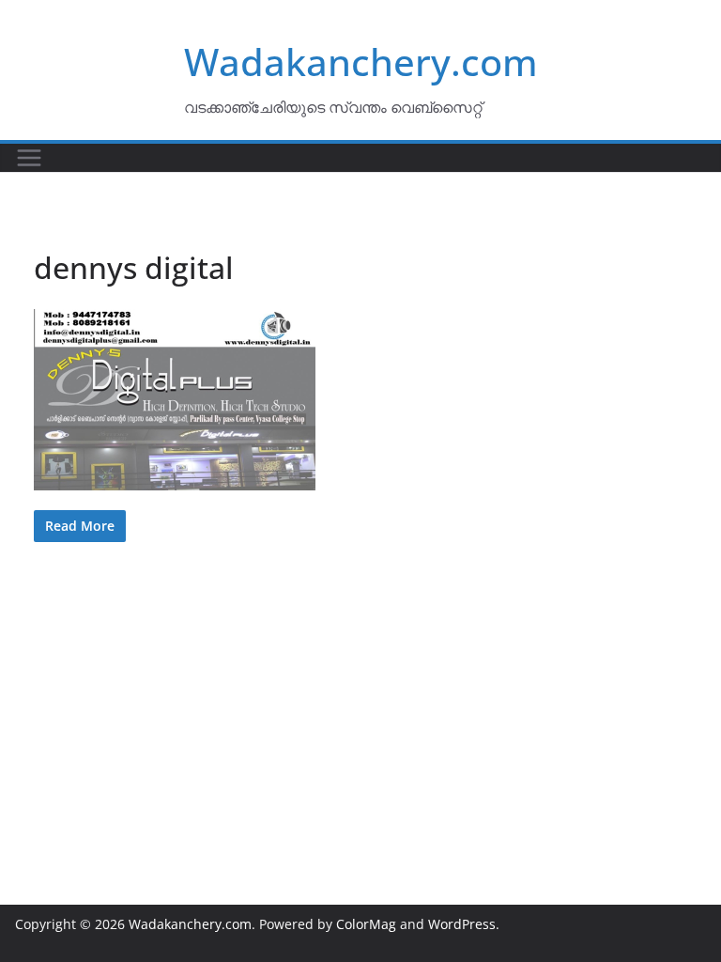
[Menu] (29, 158)
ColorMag (366, 924)
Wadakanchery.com (361, 61)
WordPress (462, 924)
